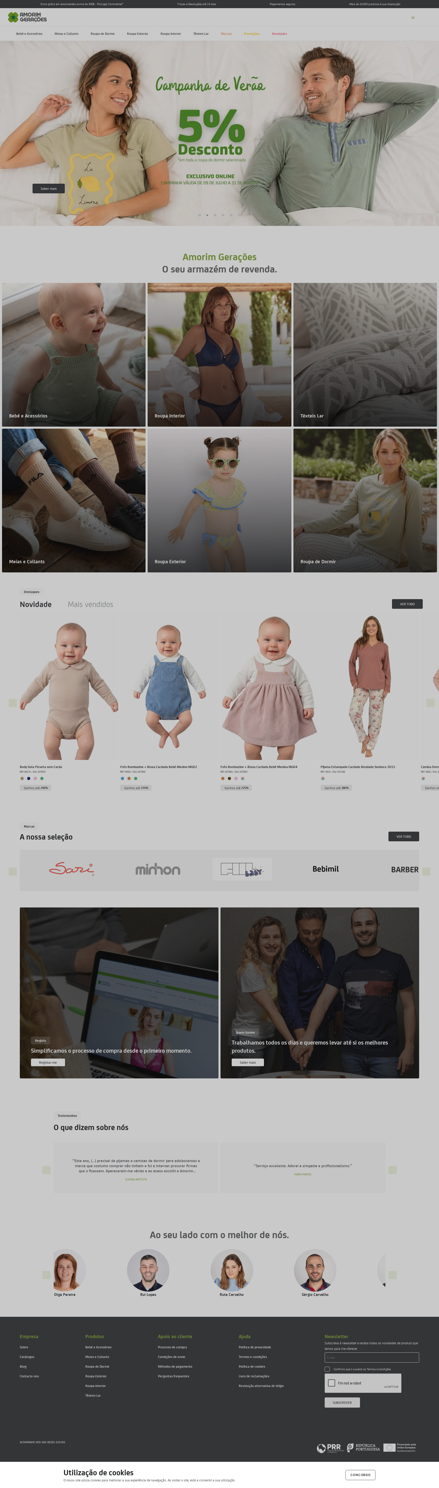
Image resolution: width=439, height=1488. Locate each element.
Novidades (279, 33)
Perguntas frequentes (173, 1376)
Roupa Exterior (137, 33)
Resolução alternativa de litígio (261, 1385)
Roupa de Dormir (103, 33)
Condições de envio (171, 1356)
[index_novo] (27, 16)
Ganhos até (36, 787)
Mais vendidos (90, 604)
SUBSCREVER (342, 1402)
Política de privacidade (255, 1347)
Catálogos (27, 1356)
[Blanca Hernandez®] (251, 869)
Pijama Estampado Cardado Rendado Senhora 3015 (358, 766)
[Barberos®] (166, 869)
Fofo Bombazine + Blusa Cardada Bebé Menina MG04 (259, 766)
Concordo (360, 1475)
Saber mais (49, 188)
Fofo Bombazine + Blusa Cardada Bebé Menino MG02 (158, 766)
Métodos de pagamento (175, 1366)
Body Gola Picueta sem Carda (41, 766)
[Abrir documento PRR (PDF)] (366, 1447)
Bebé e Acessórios (29, 33)
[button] (200, 215)
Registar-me (48, 1062)
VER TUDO (407, 603)
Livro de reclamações (254, 1376)
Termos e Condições (379, 1369)
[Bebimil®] (82, 869)
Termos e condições (253, 1356)
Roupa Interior (171, 33)
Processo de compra (172, 1347)
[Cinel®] (336, 869)
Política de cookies (252, 1366)
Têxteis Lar (201, 33)
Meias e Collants (67, 33)
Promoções (252, 33)
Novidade (36, 604)
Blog (23, 1366)
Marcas (226, 33)
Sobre (24, 1347)
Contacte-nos (29, 1376)
